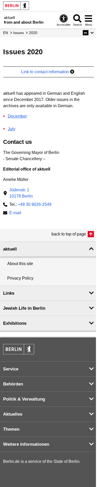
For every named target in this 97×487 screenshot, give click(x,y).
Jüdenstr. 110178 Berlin (21, 193)
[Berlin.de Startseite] (16, 5)
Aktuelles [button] (12, 414)
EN (5, 33)
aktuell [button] (10, 249)
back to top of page (68, 234)
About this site (20, 263)
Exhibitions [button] (14, 323)
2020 (33, 33)
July (11, 129)
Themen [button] (11, 429)
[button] (88, 32)
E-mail (15, 213)
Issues (18, 33)
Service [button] (10, 369)
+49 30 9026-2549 (34, 204)
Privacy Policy (20, 278)
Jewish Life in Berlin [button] (24, 308)
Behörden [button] (13, 384)
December (17, 116)
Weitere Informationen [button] (26, 444)
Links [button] (8, 293)
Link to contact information (45, 72)
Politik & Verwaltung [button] (24, 399)
